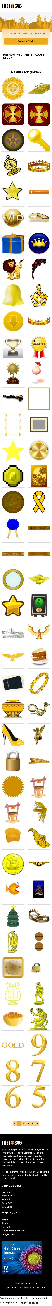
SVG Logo (7, 1207)
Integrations (8, 1234)
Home (5, 1219)
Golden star (11, 458)
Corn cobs (36, 587)
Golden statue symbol (13, 948)
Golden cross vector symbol (39, 120)
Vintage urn (11, 716)
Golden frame (12, 432)
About (5, 1223)
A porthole (10, 587)
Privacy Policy (39, 1287)
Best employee (38, 354)
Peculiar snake (38, 716)
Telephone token (39, 948)
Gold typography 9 (39, 1051)
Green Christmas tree (13, 922)
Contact (6, 1227)
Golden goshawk (13, 663)
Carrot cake (37, 665)
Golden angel (38, 742)
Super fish (10, 897)
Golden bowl (11, 1026)
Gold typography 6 (13, 1103)
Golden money (38, 846)
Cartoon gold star (13, 611)
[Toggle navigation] (46, 5)
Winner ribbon (12, 535)
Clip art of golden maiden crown (13, 403)
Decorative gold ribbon (39, 534)
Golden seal (11, 794)
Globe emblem (38, 871)
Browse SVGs (26, 41)
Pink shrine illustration (39, 792)
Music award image (39, 611)
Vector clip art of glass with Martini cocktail (39, 377)
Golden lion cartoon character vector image (13, 272)
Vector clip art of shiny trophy (13, 353)
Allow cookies (29, 1302)
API (9, 1287)
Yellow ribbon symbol (39, 508)
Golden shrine (12, 820)
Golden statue (38, 1026)
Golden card (37, 484)
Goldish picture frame (39, 405)
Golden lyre (10, 1001)
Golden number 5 (39, 1103)
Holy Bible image (13, 689)
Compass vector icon (13, 172)
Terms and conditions (21, 1287)
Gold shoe (10, 742)
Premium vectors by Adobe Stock (23, 56)
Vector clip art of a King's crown (39, 325)
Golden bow (37, 561)
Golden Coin (11, 871)
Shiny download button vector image (39, 196)
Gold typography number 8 (13, 1075)
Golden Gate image (13, 637)
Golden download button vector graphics (13, 324)
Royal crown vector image (39, 172)
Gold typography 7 (39, 1077)
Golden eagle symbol (39, 818)
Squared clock (12, 975)
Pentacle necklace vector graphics (39, 299)
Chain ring (36, 690)
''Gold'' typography (13, 1051)
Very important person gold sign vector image (13, 222)
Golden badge (38, 458)
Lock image (37, 975)
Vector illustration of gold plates (39, 92)
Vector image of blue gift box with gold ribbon (13, 248)
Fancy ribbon (11, 561)
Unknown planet (13, 509)
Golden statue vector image (39, 999)
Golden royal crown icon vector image (39, 248)
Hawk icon (36, 639)
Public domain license (13, 1230)
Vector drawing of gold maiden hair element (39, 273)
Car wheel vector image (13, 146)
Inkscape (6, 1192)
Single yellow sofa (13, 844)
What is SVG (8, 1195)
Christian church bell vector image (13, 299)
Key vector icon (39, 147)
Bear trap (36, 923)
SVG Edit (6, 1199)
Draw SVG (7, 1203)
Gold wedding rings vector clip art (39, 222)
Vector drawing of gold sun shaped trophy (13, 377)
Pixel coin (9, 484)
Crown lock (10, 768)
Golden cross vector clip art (13, 120)
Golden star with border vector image (13, 196)
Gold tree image (39, 897)
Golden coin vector (13, 94)
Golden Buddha (39, 768)
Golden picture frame (39, 431)
